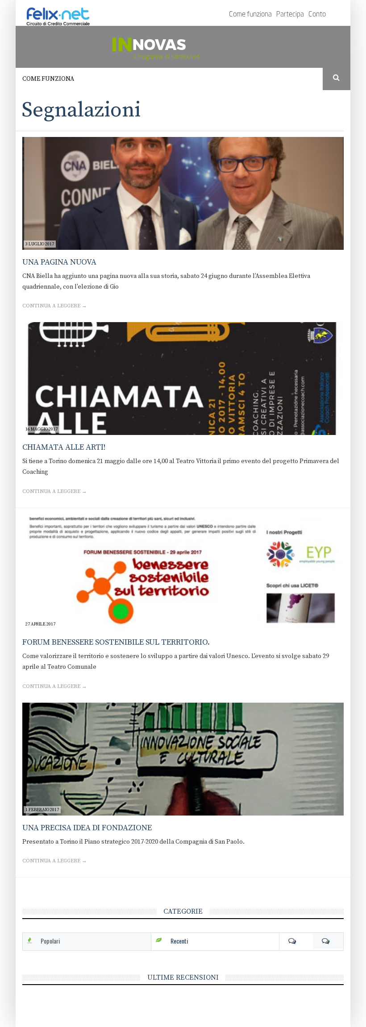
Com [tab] (311, 941)
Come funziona (250, 14)
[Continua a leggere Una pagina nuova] (183, 193)
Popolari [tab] (50, 940)
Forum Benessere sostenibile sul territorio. (116, 642)
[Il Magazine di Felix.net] (183, 47)
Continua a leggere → (54, 305)
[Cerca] (336, 78)
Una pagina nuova (59, 262)
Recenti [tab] (179, 940)
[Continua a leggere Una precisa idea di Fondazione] (183, 759)
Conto (317, 14)
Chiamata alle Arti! (64, 447)
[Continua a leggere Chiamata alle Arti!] (183, 378)
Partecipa (290, 14)
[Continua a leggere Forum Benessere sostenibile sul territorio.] (183, 573)
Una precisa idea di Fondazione (87, 828)
